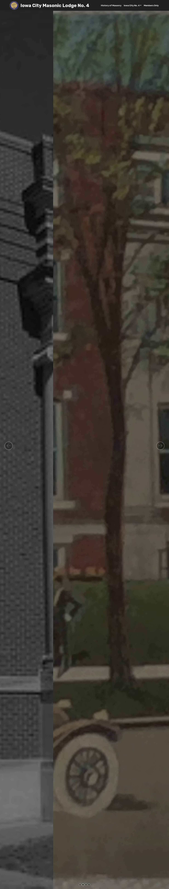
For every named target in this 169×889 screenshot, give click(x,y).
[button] (9, 446)
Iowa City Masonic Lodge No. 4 (54, 5)
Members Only (151, 5)
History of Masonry (111, 5)
